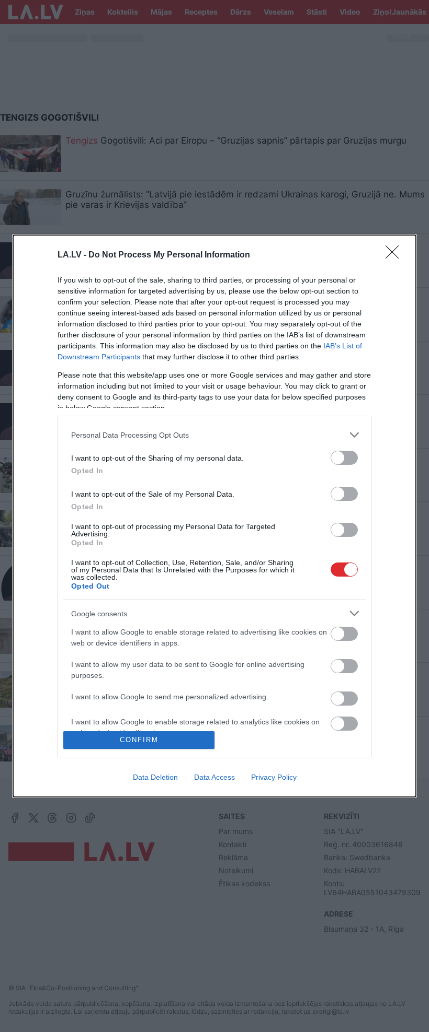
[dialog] (214, 516)
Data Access (214, 777)
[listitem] (214, 434)
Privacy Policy (274, 777)
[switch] (344, 458)
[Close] (395, 255)
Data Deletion (155, 777)
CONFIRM (139, 740)
